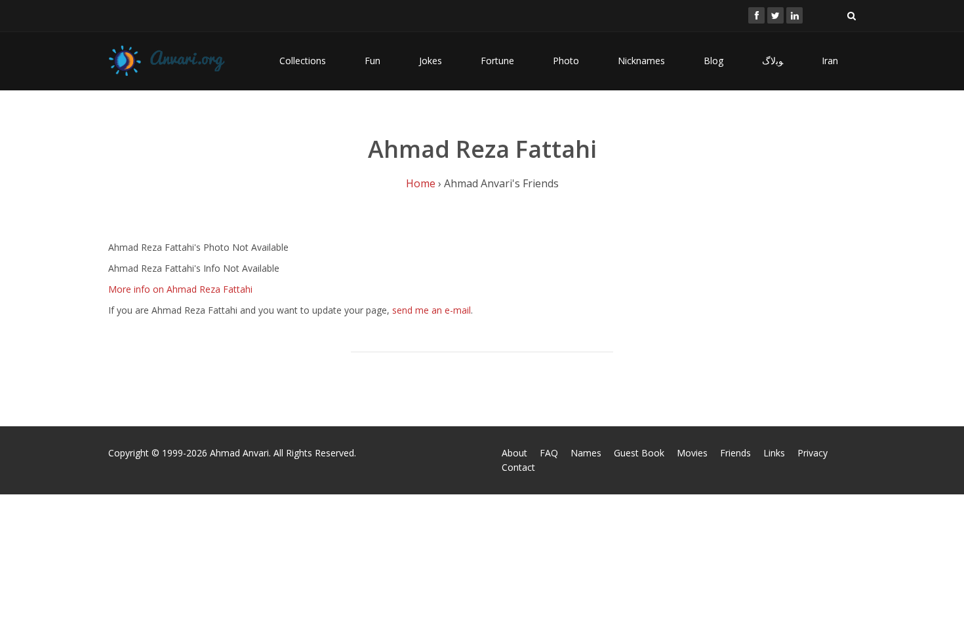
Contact (518, 467)
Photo (566, 60)
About (514, 453)
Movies (692, 453)
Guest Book (639, 453)
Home (420, 183)
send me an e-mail (431, 310)
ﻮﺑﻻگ (772, 60)
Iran (830, 60)
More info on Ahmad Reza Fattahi (180, 289)
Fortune (497, 60)
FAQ (549, 453)
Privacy (812, 453)
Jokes (430, 60)
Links (774, 453)
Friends (735, 453)
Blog (713, 60)
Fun (372, 60)
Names (586, 453)
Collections (302, 60)
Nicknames (641, 60)
